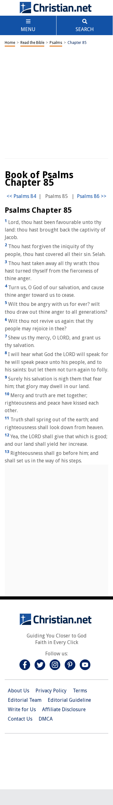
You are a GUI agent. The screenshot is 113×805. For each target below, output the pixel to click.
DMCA (46, 719)
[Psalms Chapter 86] (91, 196)
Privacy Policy (51, 691)
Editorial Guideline (69, 700)
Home (10, 42)
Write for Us (22, 709)
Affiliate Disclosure (64, 709)
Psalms (56, 42)
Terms (80, 691)
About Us (18, 691)
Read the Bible (32, 42)
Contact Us (20, 719)
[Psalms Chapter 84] (21, 196)
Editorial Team (24, 700)
